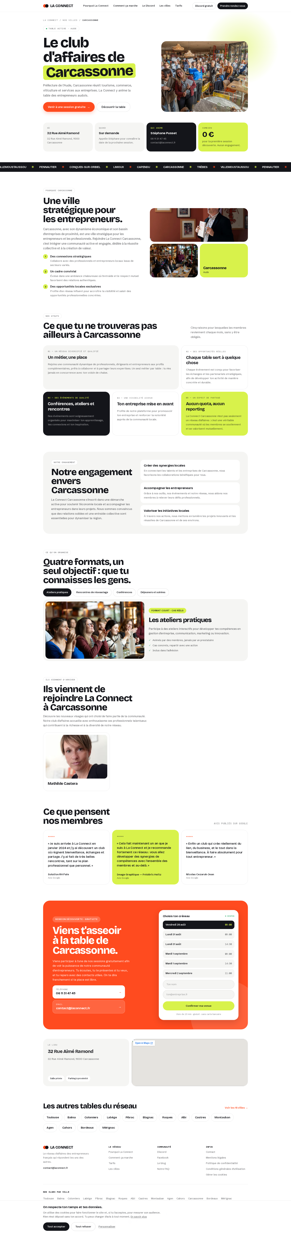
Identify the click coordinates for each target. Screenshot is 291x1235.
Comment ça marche (125, 5)
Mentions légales (216, 1157)
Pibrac (130, 1117)
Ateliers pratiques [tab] (57, 592)
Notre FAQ (163, 1168)
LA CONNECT (50, 20)
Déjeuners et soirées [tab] (153, 592)
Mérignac (108, 1127)
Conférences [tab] (124, 592)
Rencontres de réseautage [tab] (92, 592)
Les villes (164, 5)
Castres (200, 1117)
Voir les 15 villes (236, 1107)
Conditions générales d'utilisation (225, 1168)
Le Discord (148, 5)
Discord (161, 1151)
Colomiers (91, 1117)
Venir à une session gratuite (69, 107)
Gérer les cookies (216, 1174)
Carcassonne (195, 1198)
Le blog (161, 1163)
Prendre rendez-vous (232, 5)
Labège (112, 1117)
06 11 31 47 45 (158, 138)
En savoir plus (139, 1216)
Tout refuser (83, 1226)
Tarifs (178, 5)
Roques (167, 1117)
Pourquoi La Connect (95, 5)
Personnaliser (107, 1226)
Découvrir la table (113, 107)
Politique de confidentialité (222, 1163)
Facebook (163, 1157)
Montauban (222, 1117)
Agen (50, 1127)
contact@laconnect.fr (163, 142)
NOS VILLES (70, 20)
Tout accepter (56, 1226)
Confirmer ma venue (199, 1005)
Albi (183, 1117)
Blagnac (148, 1117)
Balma (72, 1117)
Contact (210, 1151)
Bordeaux (87, 1127)
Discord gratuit (204, 5)
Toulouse (53, 1117)
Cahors (67, 1127)
